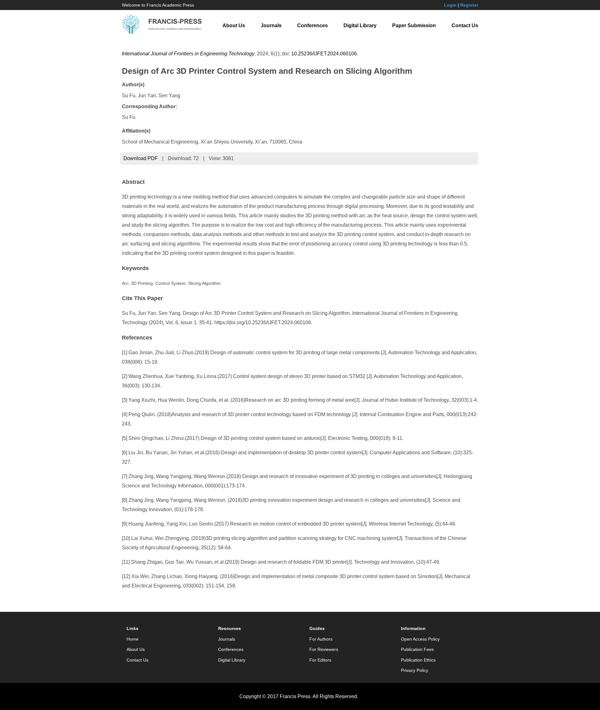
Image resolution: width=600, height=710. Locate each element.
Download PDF (140, 158)
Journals (271, 25)
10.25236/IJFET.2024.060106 (324, 53)
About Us (233, 25)
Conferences (312, 25)
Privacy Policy (414, 670)
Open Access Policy (420, 639)
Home (132, 639)
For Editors (320, 659)
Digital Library (360, 25)
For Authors (320, 639)
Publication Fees (417, 649)
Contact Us (465, 25)
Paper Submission (414, 25)
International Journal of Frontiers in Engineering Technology (188, 53)
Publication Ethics (418, 659)
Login (450, 5)
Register (469, 5)
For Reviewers (323, 649)
